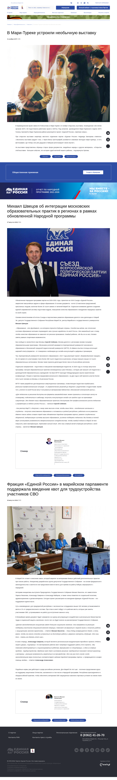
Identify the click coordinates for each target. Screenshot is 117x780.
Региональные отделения (66, 733)
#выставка (57, 156)
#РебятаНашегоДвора (77, 720)
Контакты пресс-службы (42, 737)
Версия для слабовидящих (102, 2)
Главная (9, 24)
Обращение (65, 7)
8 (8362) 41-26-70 (92, 735)
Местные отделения (58, 12)
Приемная (74, 12)
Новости (29, 24)
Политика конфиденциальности (17, 767)
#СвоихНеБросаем (59, 720)
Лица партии (23, 12)
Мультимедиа (87, 12)
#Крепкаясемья (71, 156)
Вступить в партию (104, 12)
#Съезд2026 (78, 475)
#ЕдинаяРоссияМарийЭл (42, 475)
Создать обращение (93, 172)
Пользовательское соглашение (16, 765)
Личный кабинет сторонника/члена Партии (93, 7)
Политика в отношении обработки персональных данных (25, 769)
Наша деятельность (39, 12)
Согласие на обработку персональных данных (21, 771)
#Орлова (45, 156)
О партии (9, 12)
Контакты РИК (14, 737)
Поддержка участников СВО (58, 17)
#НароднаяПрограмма (62, 475)
